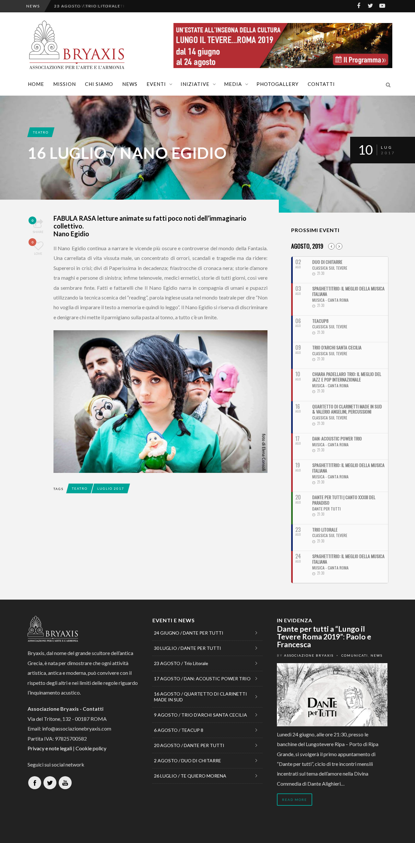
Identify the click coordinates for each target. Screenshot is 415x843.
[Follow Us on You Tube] (65, 782)
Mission (64, 84)
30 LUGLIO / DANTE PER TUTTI (187, 648)
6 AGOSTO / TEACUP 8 (178, 730)
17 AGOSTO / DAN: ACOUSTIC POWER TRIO (202, 678)
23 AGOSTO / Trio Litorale (87, 6)
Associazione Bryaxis (309, 655)
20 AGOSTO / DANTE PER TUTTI (189, 745)
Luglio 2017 (110, 488)
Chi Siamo (99, 84)
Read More (294, 800)
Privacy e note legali (50, 748)
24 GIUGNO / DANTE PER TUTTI (188, 633)
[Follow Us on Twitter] (49, 782)
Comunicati (354, 655)
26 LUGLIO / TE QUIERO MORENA (190, 776)
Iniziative (195, 84)
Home (36, 84)
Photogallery (277, 84)
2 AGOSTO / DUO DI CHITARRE (187, 760)
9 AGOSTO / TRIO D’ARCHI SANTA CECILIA (200, 715)
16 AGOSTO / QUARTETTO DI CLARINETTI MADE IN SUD (200, 696)
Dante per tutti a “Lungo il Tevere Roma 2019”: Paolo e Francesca (324, 636)
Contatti (321, 84)
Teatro (41, 132)
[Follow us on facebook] (34, 782)
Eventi (156, 84)
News (129, 84)
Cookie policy (91, 748)
